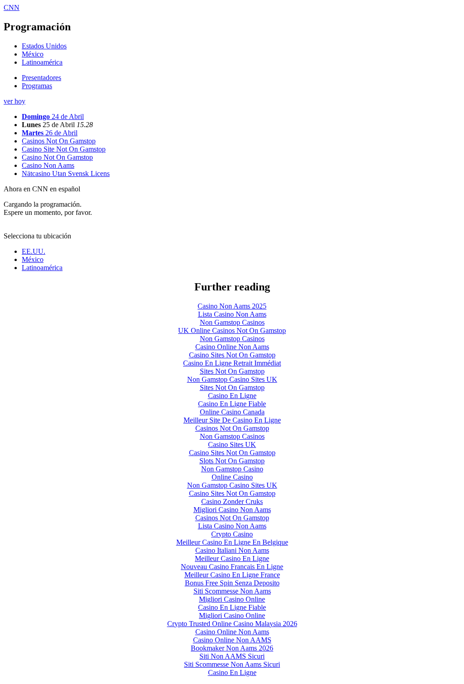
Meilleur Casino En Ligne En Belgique (232, 542)
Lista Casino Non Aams (232, 314)
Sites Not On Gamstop (232, 371)
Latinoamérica (42, 62)
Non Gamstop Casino (232, 469)
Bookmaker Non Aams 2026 (232, 648)
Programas (37, 86)
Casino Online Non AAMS (232, 640)
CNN (11, 7)
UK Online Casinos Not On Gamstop (232, 330)
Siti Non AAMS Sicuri (232, 656)
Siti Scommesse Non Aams (232, 591)
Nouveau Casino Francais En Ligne (232, 566)
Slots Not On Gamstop (232, 461)
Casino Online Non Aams (232, 347)
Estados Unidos (44, 46)
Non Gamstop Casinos (232, 322)
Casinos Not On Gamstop (59, 141)
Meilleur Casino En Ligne (232, 558)
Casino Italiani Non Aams (232, 550)
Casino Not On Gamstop (57, 157)
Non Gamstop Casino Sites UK (232, 379)
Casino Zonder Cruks (232, 501)
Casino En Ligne (232, 395)
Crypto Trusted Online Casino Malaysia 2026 (232, 623)
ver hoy (14, 101)
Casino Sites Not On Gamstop (232, 355)
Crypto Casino (232, 534)
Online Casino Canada (232, 412)
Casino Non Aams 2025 (232, 306)
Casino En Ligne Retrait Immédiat (232, 363)
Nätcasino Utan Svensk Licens (66, 173)
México (33, 54)
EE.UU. (33, 251)
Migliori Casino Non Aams (232, 509)
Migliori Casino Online (232, 599)
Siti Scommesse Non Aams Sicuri (232, 664)
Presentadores (41, 77)
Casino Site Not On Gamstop (64, 149)
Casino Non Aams (48, 165)
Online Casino (232, 477)
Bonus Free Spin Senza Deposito (232, 583)
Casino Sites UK (232, 444)
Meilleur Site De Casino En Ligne (232, 420)
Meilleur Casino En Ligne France (232, 575)
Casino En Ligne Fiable (232, 404)
